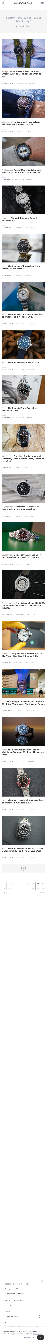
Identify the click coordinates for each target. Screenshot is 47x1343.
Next (42, 892)
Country (7, 1311)
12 (4, 888)
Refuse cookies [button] (29, 1337)
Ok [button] (40, 1337)
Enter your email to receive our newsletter (20, 1289)
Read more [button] (37, 1334)
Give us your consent (12, 1323)
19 (43, 888)
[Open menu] (42, 3)
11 (43, 884)
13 (9, 888)
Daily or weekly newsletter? (15, 1300)
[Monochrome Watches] (23, 3)
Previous (6, 892)
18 (38, 888)
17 (33, 888)
